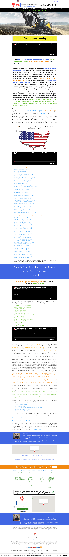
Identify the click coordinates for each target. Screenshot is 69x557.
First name (25, 269)
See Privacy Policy (49, 555)
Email (24, 283)
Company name (25, 274)
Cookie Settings (58, 555)
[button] (52, 261)
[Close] (67, 555)
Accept (65, 555)
